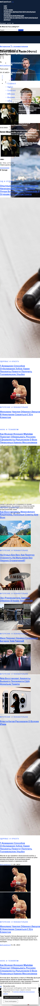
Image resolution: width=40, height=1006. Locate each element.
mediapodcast (5, 65)
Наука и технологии (15, 63)
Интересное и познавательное (20, 53)
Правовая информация (14, 16)
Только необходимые (11, 1001)
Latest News (8, 10)
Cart (5, 6)
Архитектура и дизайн (16, 82)
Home (5, 8)
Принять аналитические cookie (13, 997)
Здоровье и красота (15, 72)
